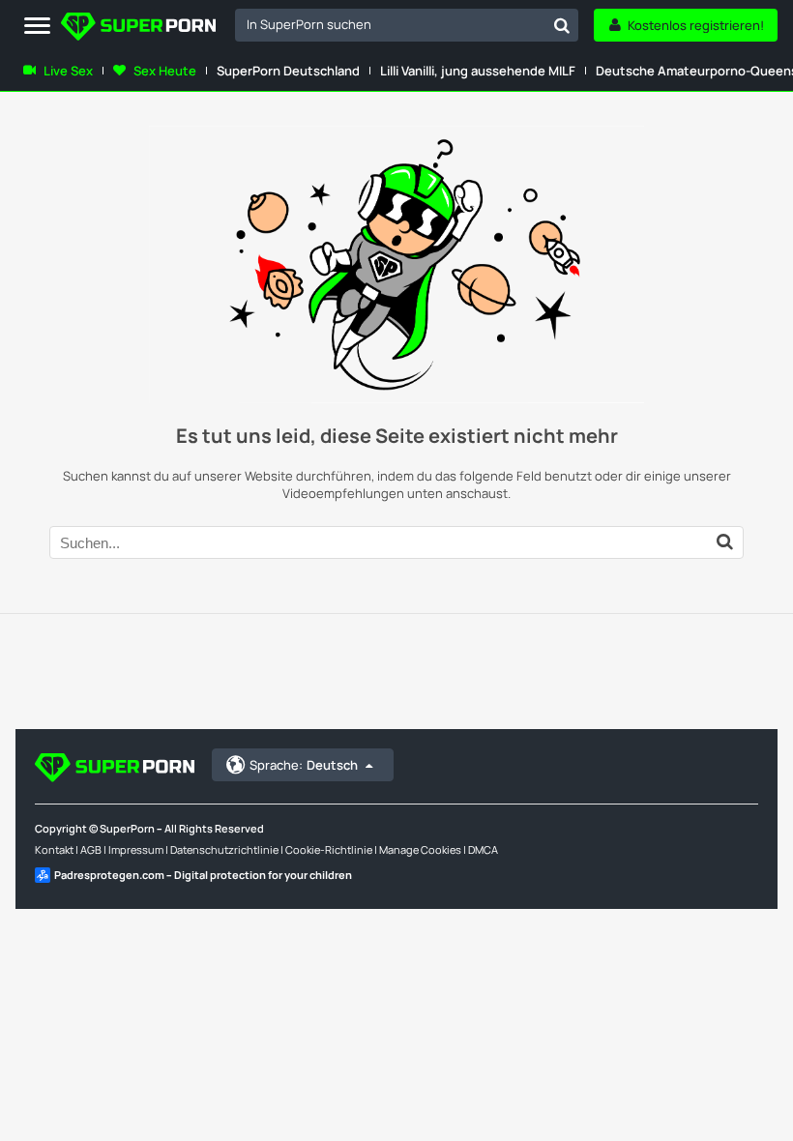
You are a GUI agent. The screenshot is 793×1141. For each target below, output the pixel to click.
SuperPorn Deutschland (288, 70)
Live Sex (68, 70)
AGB (91, 849)
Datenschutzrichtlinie (224, 849)
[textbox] (390, 24)
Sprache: (304, 765)
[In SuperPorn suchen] (561, 25)
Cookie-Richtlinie (328, 849)
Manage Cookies (420, 849)
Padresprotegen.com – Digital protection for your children (203, 874)
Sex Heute (164, 70)
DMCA (483, 849)
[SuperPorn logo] (138, 28)
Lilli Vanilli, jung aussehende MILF (477, 70)
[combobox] (406, 25)
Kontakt (54, 849)
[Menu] (37, 26)
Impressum (135, 849)
